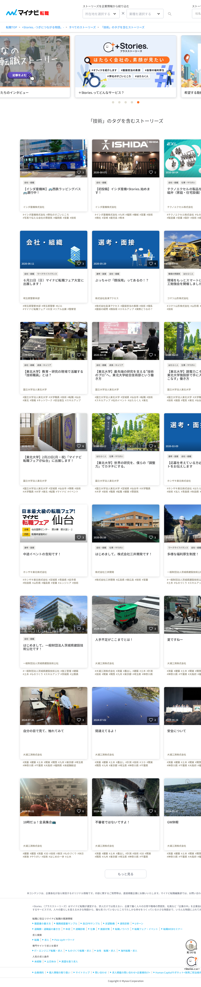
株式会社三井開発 (104, 572)
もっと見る (125, 874)
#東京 (59, 853)
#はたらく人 (134, 400)
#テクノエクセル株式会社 (180, 214)
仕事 (92, 929)
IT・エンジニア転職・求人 (48, 950)
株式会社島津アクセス (107, 298)
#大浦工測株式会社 (105, 670)
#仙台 (78, 397)
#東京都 (127, 674)
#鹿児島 (113, 217)
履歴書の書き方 (42, 923)
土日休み (51, 961)
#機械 (135, 214)
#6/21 (59, 305)
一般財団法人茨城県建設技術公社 (40, 663)
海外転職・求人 (129, 950)
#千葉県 (183, 674)
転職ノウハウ (122, 929)
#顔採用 (113, 309)
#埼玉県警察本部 (32, 305)
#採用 (45, 856)
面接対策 (105, 929)
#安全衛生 (58, 400)
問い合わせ (101, 972)
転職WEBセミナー (173, 929)
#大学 (38, 491)
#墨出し (127, 670)
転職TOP (11, 27)
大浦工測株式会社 (104, 663)
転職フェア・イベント (146, 929)
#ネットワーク (44, 400)
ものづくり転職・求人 (79, 950)
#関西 (112, 674)
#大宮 (49, 309)
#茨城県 (64, 674)
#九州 (121, 214)
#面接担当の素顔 (129, 305)
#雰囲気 (134, 491)
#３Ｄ (143, 762)
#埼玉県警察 (48, 305)
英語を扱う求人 (69, 961)
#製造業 (171, 217)
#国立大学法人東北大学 (35, 397)
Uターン (139, 923)
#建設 (33, 853)
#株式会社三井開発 (105, 579)
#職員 (112, 491)
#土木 (170, 582)
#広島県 (120, 579)
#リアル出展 (60, 309)
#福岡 (128, 214)
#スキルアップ (126, 309)
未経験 (37, 961)
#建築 (126, 491)
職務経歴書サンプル (66, 923)
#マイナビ (61, 491)
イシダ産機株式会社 (33, 206)
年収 (68, 929)
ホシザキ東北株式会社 (35, 572)
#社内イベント (119, 400)
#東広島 (129, 579)
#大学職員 (54, 397)
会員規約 (39, 972)
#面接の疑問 (101, 309)
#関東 (105, 674)
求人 (46, 939)
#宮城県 (125, 397)
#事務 (71, 488)
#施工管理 (65, 670)
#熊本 (121, 217)
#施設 (177, 400)
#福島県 (46, 582)
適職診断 (80, 929)
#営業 (66, 217)
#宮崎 (105, 217)
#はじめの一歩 (56, 856)
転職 (36, 939)
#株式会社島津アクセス (107, 305)
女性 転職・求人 (106, 950)
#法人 (177, 491)
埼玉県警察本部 (31, 298)
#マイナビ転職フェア (34, 309)
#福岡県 (57, 217)
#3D (46, 853)
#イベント (73, 491)
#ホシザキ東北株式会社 (179, 488)
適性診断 (124, 923)
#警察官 (72, 309)
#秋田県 (194, 491)
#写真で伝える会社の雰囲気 (37, 217)
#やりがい (35, 856)
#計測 (150, 670)
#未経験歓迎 (69, 765)
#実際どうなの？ (144, 309)
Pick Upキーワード (64, 939)
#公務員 (74, 674)
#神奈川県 (147, 674)
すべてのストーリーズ (82, 27)
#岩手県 (72, 579)
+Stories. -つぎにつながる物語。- (43, 27)
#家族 (26, 856)
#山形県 (194, 305)
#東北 (26, 400)
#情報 (33, 400)
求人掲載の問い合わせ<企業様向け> (131, 972)
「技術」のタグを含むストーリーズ (122, 27)
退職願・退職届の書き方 (47, 929)
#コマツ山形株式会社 (178, 305)
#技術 (73, 217)
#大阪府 (192, 674)
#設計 (186, 217)
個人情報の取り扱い (59, 972)
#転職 (71, 397)
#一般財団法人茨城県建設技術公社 (41, 670)
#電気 (184, 400)
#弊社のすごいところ (57, 214)
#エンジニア (64, 582)
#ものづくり (180, 582)
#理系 (149, 305)
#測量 (119, 670)
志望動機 (110, 923)
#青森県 (185, 491)
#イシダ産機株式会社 (34, 214)
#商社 (98, 217)
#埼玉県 (136, 674)
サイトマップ (83, 972)
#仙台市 (134, 397)
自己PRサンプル (91, 923)
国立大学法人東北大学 (35, 389)
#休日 (81, 853)
